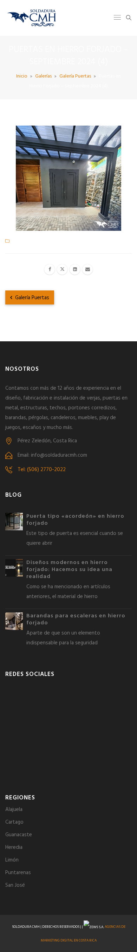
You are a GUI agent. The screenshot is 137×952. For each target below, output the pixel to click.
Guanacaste (18, 835)
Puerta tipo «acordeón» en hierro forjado (75, 520)
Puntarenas (18, 873)
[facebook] (49, 269)
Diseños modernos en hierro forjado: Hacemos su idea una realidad (69, 569)
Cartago (14, 822)
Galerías (43, 76)
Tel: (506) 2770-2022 (42, 469)
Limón (12, 860)
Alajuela (13, 809)
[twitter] (62, 269)
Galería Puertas (75, 76)
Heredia (13, 847)
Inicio (21, 76)
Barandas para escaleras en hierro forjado (75, 619)
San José (15, 885)
